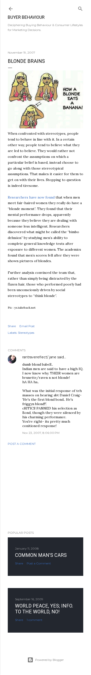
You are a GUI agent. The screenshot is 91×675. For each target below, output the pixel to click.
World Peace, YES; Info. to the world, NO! (44, 609)
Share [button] (12, 326)
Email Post (27, 326)
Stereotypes (26, 332)
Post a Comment (22, 444)
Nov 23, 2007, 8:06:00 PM (40, 433)
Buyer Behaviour (26, 17)
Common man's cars (41, 555)
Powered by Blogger (49, 660)
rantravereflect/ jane (39, 357)
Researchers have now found (31, 197)
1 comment (34, 620)
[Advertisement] (45, 488)
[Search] (80, 7)
